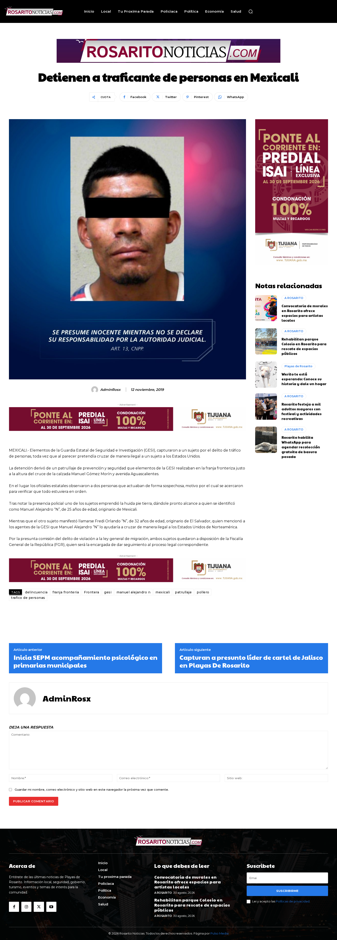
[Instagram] (26, 907)
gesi (107, 592)
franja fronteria (65, 592)
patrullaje (183, 592)
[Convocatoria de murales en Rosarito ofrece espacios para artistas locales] (266, 308)
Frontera (91, 592)
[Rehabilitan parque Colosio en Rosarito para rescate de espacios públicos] (266, 341)
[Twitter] (39, 907)
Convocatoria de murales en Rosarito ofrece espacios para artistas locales (305, 313)
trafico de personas (28, 598)
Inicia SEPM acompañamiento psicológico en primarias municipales (85, 661)
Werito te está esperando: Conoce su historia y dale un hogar (304, 379)
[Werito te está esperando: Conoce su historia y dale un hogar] (266, 375)
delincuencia (36, 592)
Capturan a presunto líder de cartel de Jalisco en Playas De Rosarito (251, 661)
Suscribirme (287, 891)
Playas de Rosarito (298, 366)
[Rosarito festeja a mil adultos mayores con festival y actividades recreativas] (266, 406)
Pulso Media (219, 933)
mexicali (162, 592)
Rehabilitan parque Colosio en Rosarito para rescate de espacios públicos (304, 346)
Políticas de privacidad (292, 901)
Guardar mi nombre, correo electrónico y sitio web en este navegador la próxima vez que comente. (92, 789)
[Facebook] (14, 907)
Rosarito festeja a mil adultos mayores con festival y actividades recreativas (302, 411)
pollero (203, 592)
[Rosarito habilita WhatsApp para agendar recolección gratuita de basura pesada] (266, 440)
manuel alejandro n (133, 592)
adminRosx (110, 390)
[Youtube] (51, 907)
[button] (250, 11)
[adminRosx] (95, 389)
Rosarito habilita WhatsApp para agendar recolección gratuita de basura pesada (301, 447)
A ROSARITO (294, 298)
